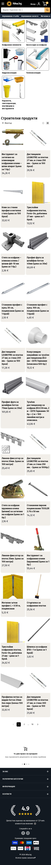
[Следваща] (37, 724)
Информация (8, 787)
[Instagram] (28, 833)
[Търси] (47, 9)
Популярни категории (12, 779)
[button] (35, 824)
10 (32, 724)
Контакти (6, 794)
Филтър (8, 123)
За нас (5, 771)
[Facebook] (23, 833)
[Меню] (4, 3)
